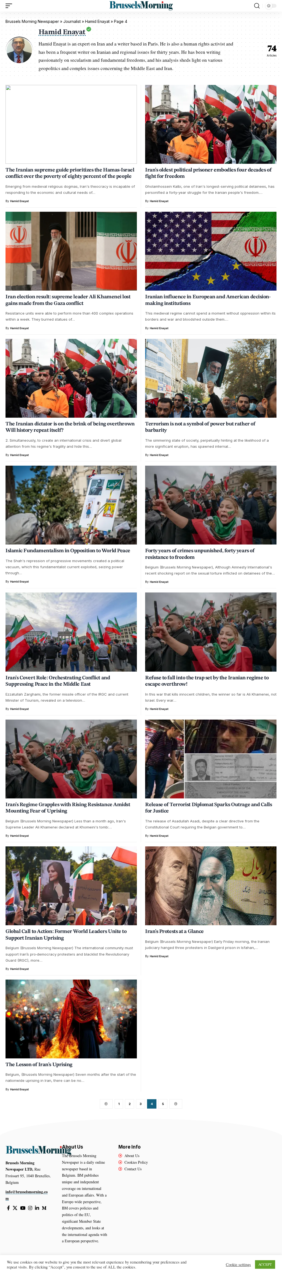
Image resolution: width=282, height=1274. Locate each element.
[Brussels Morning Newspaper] (141, 6)
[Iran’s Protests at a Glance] (210, 885)
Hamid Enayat (19, 201)
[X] (15, 1208)
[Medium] (44, 1208)
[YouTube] (23, 1208)
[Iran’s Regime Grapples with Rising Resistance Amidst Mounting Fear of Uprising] (71, 759)
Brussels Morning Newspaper (32, 21)
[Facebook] (8, 1208)
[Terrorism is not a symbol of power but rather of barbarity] (210, 378)
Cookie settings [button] (238, 1264)
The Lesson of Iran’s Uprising (39, 1065)
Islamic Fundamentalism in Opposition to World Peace (68, 551)
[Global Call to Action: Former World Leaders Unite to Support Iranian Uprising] (71, 885)
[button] (10, 6)
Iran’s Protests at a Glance (174, 931)
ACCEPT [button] (265, 1264)
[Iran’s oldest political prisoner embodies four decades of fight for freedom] (210, 124)
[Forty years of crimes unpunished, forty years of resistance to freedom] (210, 505)
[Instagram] (30, 1208)
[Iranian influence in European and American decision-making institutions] (210, 251)
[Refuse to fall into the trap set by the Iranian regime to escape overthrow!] (210, 631)
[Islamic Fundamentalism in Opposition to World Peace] (71, 505)
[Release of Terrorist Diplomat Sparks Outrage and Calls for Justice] (210, 759)
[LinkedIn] (37, 1208)
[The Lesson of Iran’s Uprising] (71, 1019)
